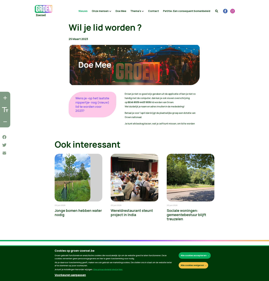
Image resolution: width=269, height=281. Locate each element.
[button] (216, 11)
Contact (153, 11)
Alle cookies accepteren (194, 255)
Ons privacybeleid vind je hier (107, 269)
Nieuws (83, 11)
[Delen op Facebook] (4, 137)
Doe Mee (121, 11)
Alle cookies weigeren (192, 265)
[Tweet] (4, 145)
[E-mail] (4, 153)
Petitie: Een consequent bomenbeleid (186, 11)
